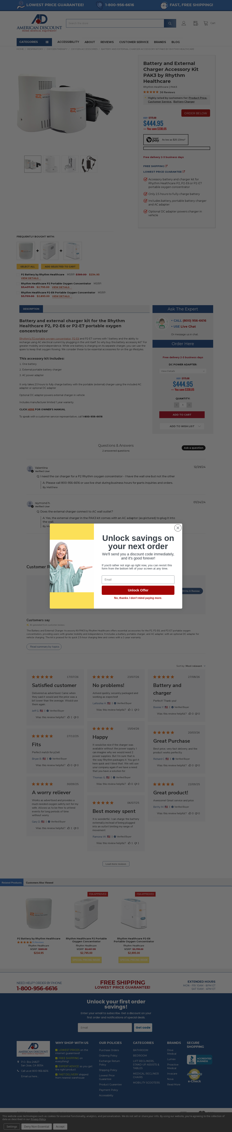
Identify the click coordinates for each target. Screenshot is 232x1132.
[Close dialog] (178, 528)
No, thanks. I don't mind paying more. (138, 598)
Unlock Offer (138, 590)
